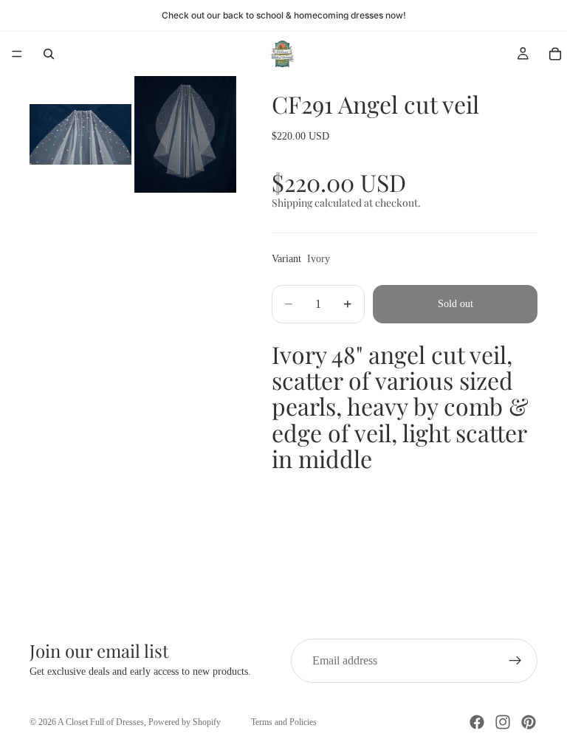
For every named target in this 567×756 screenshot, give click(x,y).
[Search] (48, 54)
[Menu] (17, 54)
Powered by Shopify (184, 722)
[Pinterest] (528, 722)
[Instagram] (503, 722)
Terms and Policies (284, 722)
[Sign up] (515, 660)
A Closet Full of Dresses (101, 722)
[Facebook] (477, 722)
